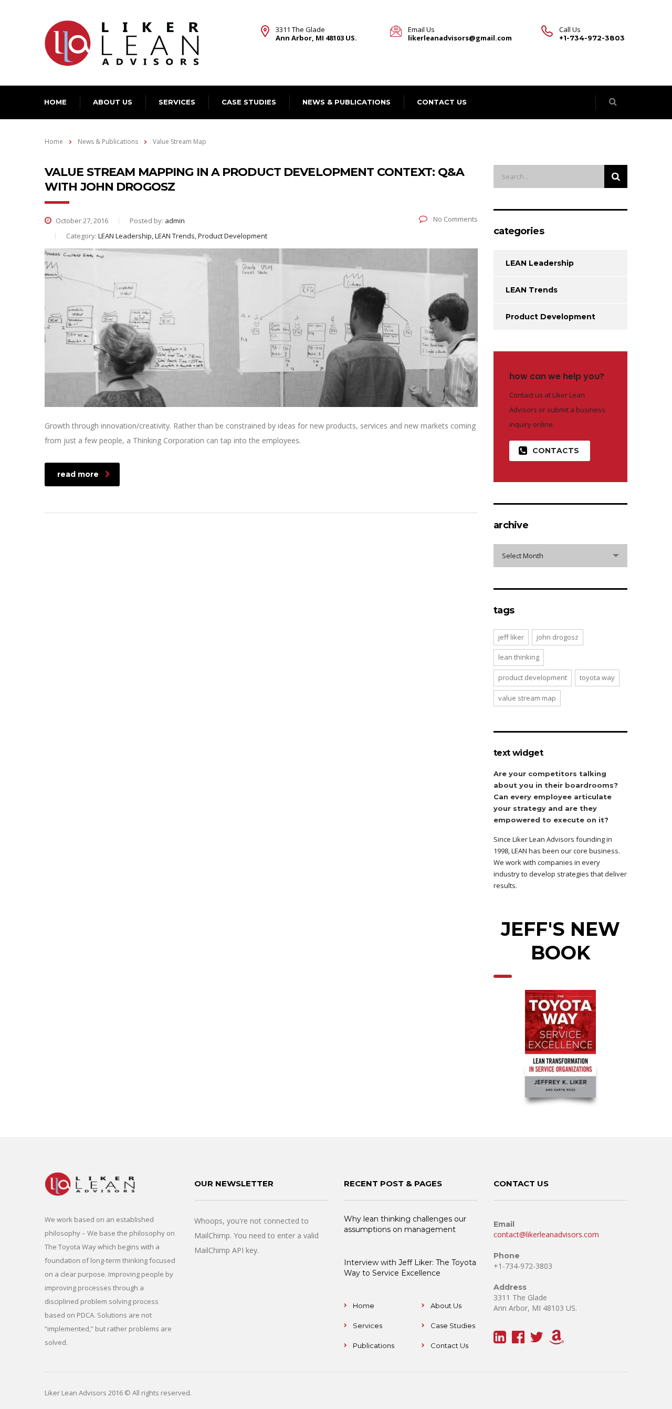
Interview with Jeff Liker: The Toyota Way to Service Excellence (410, 1268)
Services (177, 102)
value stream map (527, 698)
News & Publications (346, 102)
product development (532, 677)
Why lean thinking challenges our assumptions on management (405, 1224)
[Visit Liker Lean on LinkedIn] (500, 1339)
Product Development (550, 316)
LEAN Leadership (540, 263)
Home (54, 141)
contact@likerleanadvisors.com (546, 1234)
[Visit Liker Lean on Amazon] (556, 1339)
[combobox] (560, 555)
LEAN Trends (532, 290)
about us (112, 102)
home (55, 102)
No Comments (455, 219)
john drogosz (558, 637)
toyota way (597, 677)
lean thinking (518, 657)
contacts (555, 450)
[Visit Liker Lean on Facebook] (518, 1339)
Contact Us (449, 1345)
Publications (373, 1345)
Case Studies (249, 102)
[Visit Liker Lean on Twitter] (536, 1339)
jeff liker (511, 637)
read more (78, 474)
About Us (445, 1305)
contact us (442, 102)
